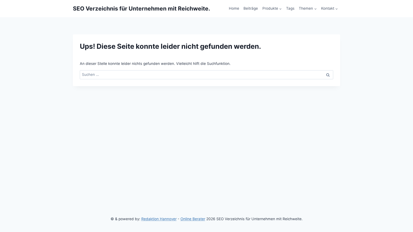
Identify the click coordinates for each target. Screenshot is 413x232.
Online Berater (192, 219)
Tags (290, 8)
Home (234, 8)
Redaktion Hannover (159, 219)
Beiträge (250, 8)
